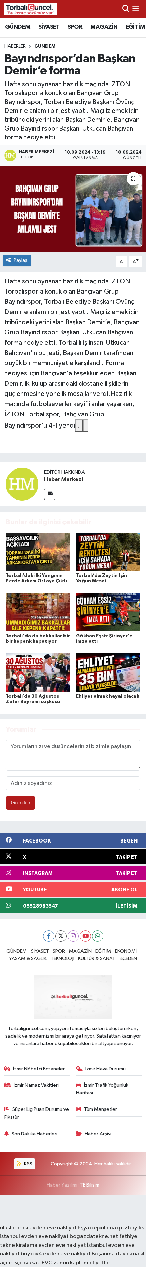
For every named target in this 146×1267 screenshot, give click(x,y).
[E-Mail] (49, 494)
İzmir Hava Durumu (105, 1068)
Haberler (15, 46)
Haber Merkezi (63, 479)
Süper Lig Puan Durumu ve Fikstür (36, 1113)
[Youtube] (85, 936)
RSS (27, 1163)
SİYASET (49, 27)
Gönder (21, 803)
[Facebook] (48, 936)
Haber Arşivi (98, 1133)
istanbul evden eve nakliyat (34, 1236)
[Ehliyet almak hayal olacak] (108, 672)
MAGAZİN (103, 27)
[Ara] (125, 9)
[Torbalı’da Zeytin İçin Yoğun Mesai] (108, 552)
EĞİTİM (135, 27)
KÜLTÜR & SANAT (96, 958)
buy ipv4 (32, 1254)
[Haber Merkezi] (22, 484)
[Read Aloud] (85, 425)
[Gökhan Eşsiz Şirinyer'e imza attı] (108, 612)
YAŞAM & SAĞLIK (28, 958)
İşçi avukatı (27, 1263)
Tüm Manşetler (100, 1109)
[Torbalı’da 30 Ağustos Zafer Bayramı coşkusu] (38, 672)
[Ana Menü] (135, 9)
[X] (61, 936)
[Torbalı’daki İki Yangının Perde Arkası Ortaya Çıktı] (38, 552)
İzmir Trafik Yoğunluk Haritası (102, 1089)
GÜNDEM (17, 27)
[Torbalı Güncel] (30, 9)
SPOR (75, 27)
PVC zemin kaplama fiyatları (77, 1263)
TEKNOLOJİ (62, 958)
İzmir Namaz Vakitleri (36, 1085)
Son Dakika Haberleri (34, 1133)
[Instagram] (73, 936)
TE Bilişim (89, 1185)
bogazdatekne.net (94, 1236)
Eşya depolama (97, 1228)
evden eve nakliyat (62, 1245)
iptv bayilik (130, 1228)
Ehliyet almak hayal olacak (107, 696)
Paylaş (21, 260)
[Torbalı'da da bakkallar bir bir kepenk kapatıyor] (38, 612)
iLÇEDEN (128, 958)
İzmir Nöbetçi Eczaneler (39, 1068)
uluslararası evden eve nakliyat (38, 1228)
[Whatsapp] (97, 936)
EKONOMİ (126, 951)
